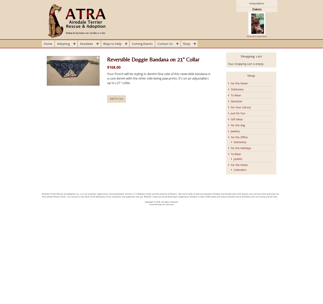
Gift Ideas (237, 119)
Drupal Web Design (155, 204)
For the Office (239, 137)
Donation (236, 101)
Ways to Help (112, 44)
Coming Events (142, 44)
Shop (186, 44)
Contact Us (165, 44)
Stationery (237, 89)
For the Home (239, 83)
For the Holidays (241, 148)
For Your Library (241, 107)
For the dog (238, 125)
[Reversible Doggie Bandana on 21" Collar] (73, 71)
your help (221, 196)
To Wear (236, 95)
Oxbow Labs (169, 204)
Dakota (257, 9)
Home (48, 44)
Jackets (238, 159)
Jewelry (235, 131)
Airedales (86, 44)
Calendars (240, 170)
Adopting (63, 44)
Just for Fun (238, 113)
